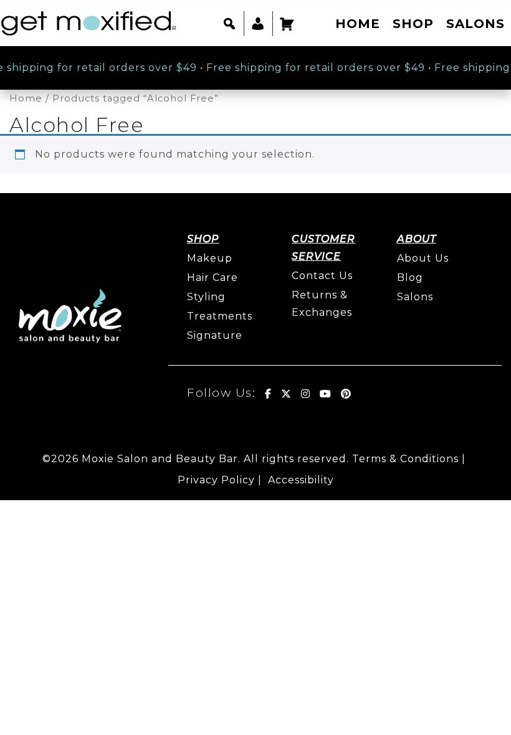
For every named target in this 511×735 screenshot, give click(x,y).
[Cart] (287, 23)
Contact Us (322, 276)
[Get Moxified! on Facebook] (268, 394)
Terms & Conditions (405, 459)
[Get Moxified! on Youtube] (326, 394)
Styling (206, 297)
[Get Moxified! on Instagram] (305, 394)
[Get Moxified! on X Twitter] (286, 394)
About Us (423, 258)
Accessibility (301, 480)
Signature (214, 335)
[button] (230, 23)
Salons (475, 23)
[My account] (258, 23)
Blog (410, 277)
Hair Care (212, 277)
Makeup (209, 258)
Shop (413, 23)
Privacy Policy (216, 480)
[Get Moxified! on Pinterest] (346, 394)
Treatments (219, 316)
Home (357, 23)
